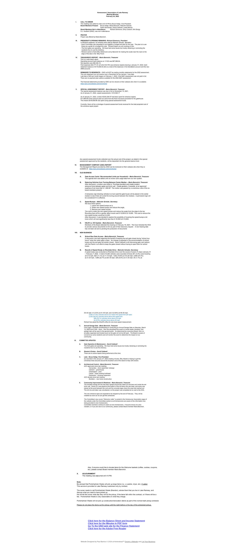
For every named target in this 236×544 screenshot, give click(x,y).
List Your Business (148, 542)
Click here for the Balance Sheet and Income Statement (116, 521)
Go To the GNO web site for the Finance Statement (114, 526)
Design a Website (131, 542)
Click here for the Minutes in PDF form (107, 523)
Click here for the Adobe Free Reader (107, 528)
